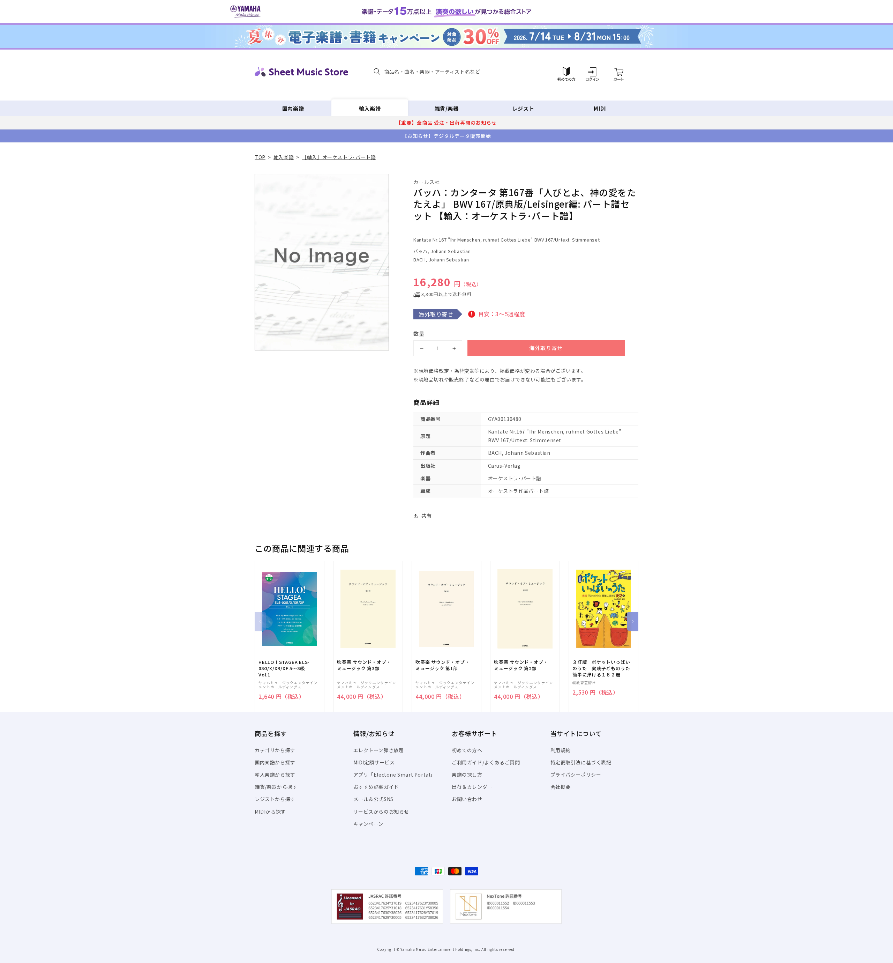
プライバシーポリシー (575, 774)
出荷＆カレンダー (472, 786)
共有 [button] (426, 515)
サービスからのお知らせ (381, 811)
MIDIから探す (270, 811)
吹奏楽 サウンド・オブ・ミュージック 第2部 (521, 665)
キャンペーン (368, 823)
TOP (260, 157)
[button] (446, 71)
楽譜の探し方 (467, 774)
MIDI (600, 108)
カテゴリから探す (275, 750)
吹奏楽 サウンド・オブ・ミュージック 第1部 (442, 665)
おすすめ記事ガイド (376, 786)
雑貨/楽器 (447, 108)
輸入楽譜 (370, 108)
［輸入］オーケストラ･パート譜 (339, 157)
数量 (419, 333)
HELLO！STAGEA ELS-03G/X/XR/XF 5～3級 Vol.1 (284, 668)
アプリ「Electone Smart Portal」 (394, 774)
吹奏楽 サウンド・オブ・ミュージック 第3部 (364, 665)
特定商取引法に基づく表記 (580, 762)
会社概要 (560, 786)
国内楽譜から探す (275, 762)
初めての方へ (467, 750)
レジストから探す (275, 798)
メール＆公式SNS (373, 798)
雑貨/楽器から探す (276, 786)
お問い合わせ (467, 798)
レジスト (523, 108)
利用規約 (560, 750)
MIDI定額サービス (374, 762)
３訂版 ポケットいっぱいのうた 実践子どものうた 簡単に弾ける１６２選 (603, 668)
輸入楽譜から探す (275, 774)
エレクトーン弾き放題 (378, 750)
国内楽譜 (293, 108)
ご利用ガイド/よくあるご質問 (486, 762)
